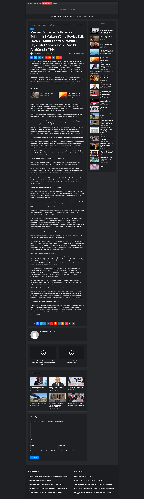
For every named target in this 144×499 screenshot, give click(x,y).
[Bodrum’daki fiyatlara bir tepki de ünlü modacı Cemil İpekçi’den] (94, 45)
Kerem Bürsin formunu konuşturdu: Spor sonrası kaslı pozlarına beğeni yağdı (106, 78)
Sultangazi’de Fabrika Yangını (38, 403)
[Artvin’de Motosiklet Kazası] (94, 167)
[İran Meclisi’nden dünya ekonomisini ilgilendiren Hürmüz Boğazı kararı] (94, 52)
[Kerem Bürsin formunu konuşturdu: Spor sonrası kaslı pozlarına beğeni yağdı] (94, 78)
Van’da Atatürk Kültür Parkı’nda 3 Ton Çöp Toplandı (106, 159)
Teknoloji (78, 16)
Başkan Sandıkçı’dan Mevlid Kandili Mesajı (56, 388)
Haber (59, 16)
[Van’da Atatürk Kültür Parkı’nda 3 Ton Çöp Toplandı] (94, 159)
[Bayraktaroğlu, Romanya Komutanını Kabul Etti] (94, 153)
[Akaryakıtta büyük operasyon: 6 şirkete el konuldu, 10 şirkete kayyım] (94, 130)
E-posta (32, 445)
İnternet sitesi (61, 445)
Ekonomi (65, 16)
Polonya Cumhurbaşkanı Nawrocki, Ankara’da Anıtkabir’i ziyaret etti (56, 405)
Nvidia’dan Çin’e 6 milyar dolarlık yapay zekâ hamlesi (106, 101)
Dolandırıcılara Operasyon (75, 387)
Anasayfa (53, 16)
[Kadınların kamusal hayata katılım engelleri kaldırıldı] (38, 381)
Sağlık (72, 16)
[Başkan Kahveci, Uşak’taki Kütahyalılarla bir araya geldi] (76, 397)
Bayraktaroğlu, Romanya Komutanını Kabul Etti (107, 151)
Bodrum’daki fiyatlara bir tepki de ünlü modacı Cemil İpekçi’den (67, 3)
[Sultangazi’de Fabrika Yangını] (38, 397)
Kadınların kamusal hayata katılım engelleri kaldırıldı (37, 388)
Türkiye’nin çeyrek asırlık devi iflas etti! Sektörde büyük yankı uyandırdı (106, 30)
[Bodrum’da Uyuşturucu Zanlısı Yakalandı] (35, 95)
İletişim (91, 16)
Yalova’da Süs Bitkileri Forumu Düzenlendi (101, 71)
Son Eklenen (102, 23)
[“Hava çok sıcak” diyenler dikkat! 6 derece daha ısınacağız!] (63, 95)
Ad (31, 439)
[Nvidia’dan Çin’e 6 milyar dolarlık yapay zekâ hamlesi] (94, 102)
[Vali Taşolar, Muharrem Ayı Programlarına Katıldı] (94, 146)
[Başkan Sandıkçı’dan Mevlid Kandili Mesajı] (57, 381)
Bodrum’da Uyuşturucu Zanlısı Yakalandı (106, 37)
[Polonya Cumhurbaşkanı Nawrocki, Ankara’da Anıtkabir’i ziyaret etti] (57, 397)
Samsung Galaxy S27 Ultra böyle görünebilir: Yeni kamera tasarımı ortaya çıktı (106, 93)
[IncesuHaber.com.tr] (72, 9)
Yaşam (85, 16)
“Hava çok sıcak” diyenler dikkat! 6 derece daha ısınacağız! (75, 95)
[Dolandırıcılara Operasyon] (76, 381)
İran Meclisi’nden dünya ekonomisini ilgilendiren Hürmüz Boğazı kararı (106, 51)
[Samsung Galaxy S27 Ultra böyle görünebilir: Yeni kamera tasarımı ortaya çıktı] (94, 93)
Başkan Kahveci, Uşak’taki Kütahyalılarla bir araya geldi (76, 404)
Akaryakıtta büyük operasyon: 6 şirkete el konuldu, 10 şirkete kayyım (106, 130)
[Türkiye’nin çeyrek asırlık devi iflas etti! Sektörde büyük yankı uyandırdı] (94, 31)
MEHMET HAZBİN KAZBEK (39, 53)
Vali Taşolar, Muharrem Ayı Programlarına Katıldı (106, 145)
